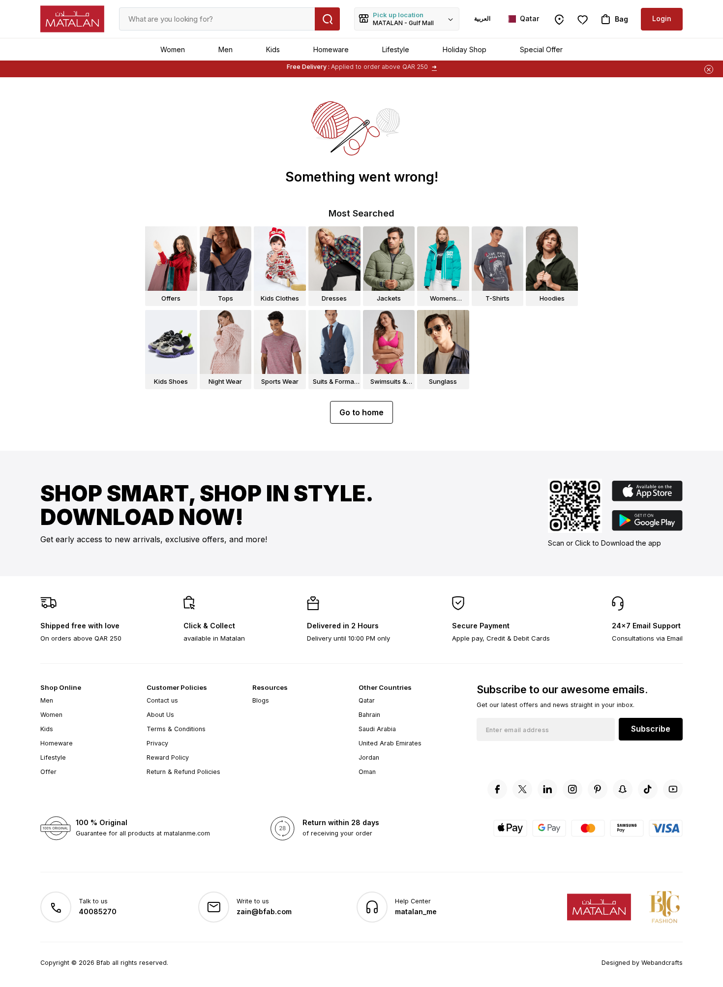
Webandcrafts (662, 962)
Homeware (331, 49)
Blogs (260, 700)
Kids (273, 49)
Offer (48, 771)
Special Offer (541, 49)
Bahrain (369, 714)
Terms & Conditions (176, 729)
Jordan (369, 757)
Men (225, 49)
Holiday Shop (464, 49)
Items (402, 67)
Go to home (361, 412)
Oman (367, 771)
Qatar (367, 700)
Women (172, 49)
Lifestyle (395, 49)
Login (661, 18)
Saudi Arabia (377, 729)
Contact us (162, 700)
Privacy (157, 743)
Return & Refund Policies (183, 771)
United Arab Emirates (390, 743)
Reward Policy (168, 757)
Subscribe (650, 729)
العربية (482, 18)
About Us (160, 714)
